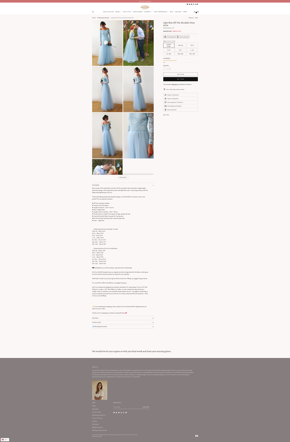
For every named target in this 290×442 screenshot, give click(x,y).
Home (94, 17)
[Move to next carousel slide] (196, 341)
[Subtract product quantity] (169, 68)
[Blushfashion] (145, 7)
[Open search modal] (92, 11)
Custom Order (168, 45)
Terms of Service (97, 418)
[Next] (161, 1)
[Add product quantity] (164, 68)
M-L (180, 50)
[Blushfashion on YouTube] (197, 4)
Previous (191, 17)
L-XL (192, 50)
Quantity (166, 65)
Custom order (96, 412)
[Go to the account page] (193, 11)
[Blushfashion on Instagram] (193, 4)
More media (123, 177)
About (94, 406)
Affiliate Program (97, 427)
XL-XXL (168, 54)
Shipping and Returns (98, 415)
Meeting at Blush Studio (99, 430)
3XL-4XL (192, 54)
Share (167, 115)
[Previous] (128, 1)
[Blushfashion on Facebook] (187, 4)
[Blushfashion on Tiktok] (195, 4)
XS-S (192, 45)
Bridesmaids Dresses (103, 17)
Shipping (174, 84)
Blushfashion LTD (168, 28)
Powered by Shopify (97, 436)
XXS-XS (180, 45)
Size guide (95, 409)
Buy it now (180, 79)
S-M (168, 50)
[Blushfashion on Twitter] (189, 4)
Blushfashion (105, 434)
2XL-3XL (180, 54)
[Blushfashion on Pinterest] (191, 4)
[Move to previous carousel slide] (193, 342)
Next (196, 17)
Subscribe (146, 407)
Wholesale (95, 424)
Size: (169, 41)
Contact (94, 421)
